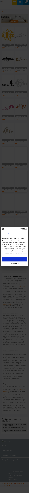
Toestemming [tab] (5, 233)
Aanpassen (14, 263)
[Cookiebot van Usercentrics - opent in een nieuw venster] (20, 229)
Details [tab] (15, 233)
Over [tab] (24, 233)
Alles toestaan (14, 258)
